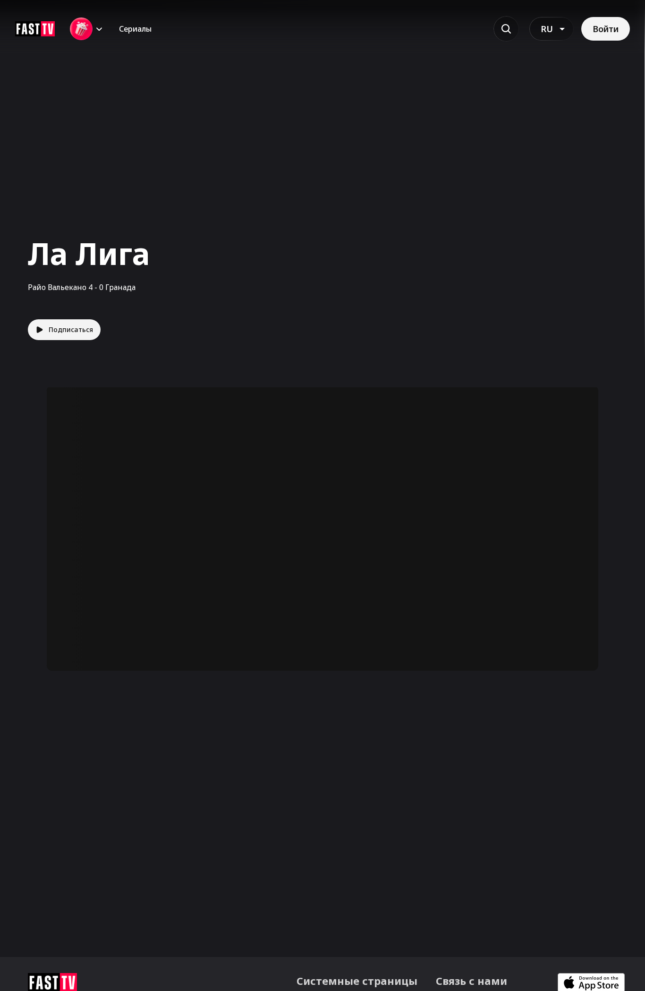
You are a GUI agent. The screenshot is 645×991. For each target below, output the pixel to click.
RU (547, 28)
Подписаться (71, 329)
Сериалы (135, 29)
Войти (606, 28)
